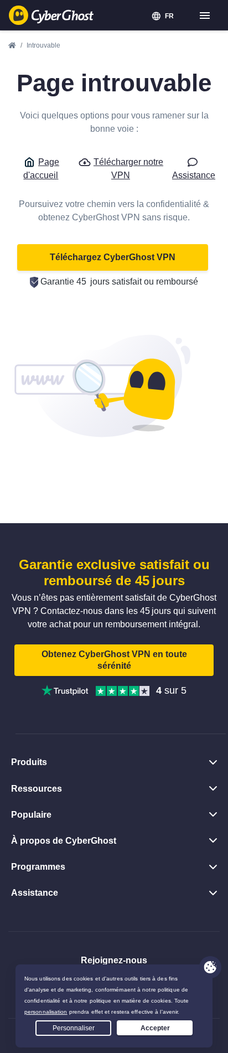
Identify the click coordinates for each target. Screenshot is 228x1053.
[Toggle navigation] (205, 16)
